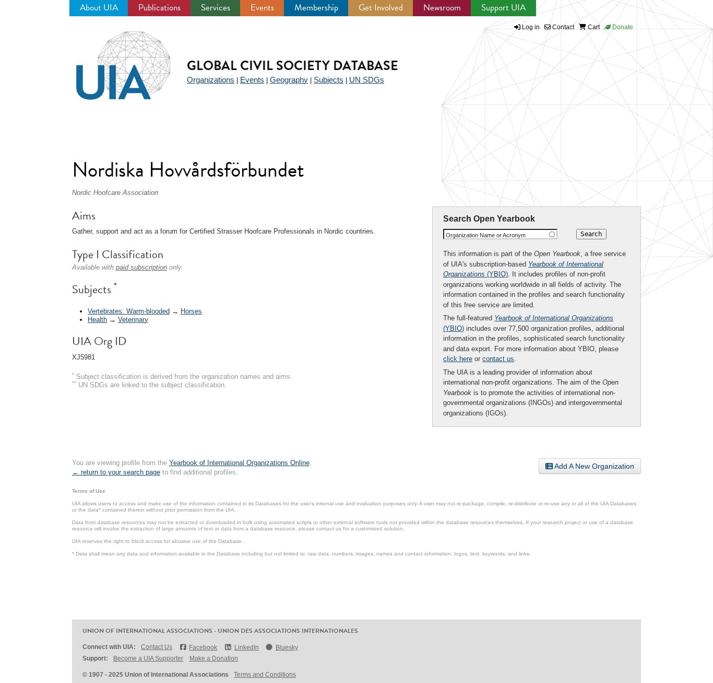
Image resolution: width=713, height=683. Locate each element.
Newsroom (442, 7)
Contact (562, 27)
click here (457, 359)
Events (262, 7)
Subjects (328, 79)
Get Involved (381, 7)
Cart (593, 27)
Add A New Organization (593, 466)
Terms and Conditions (265, 674)
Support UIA (503, 7)
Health (97, 319)
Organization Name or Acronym (486, 235)
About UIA (99, 7)
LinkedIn (246, 647)
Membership (316, 7)
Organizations (210, 79)
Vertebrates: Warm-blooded (129, 311)
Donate (622, 27)
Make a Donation (213, 658)
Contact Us (156, 647)
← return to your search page (116, 472)
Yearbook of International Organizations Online (239, 463)
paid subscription (141, 267)
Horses (191, 311)
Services (215, 7)
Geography (289, 79)
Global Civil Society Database (292, 65)
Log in (531, 27)
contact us (498, 359)
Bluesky (287, 647)
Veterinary (133, 319)
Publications (159, 7)
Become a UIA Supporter (148, 658)
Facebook (203, 647)
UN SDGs (366, 79)
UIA (111, 59)
